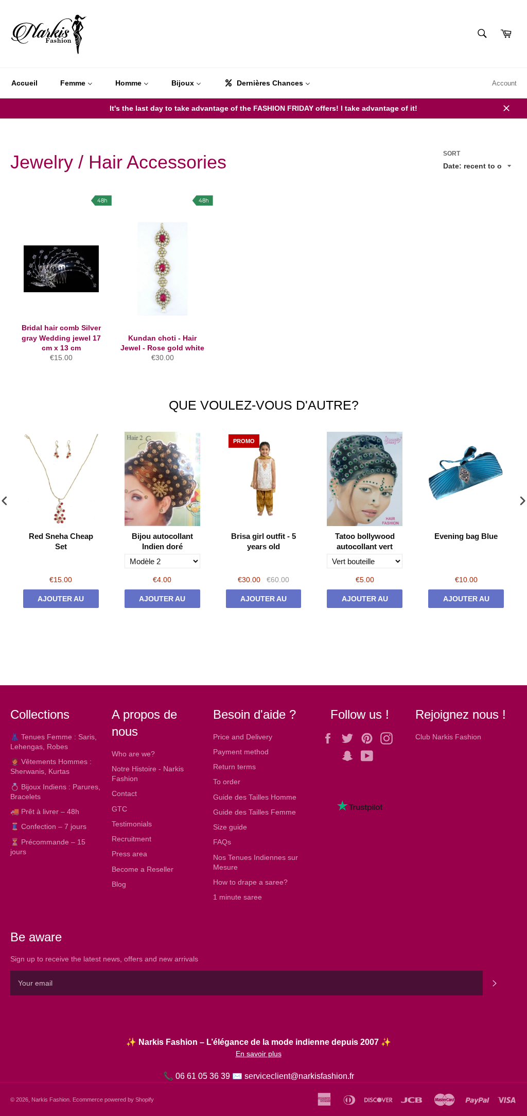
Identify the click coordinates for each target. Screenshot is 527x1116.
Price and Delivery (242, 737)
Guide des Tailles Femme (254, 812)
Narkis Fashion (50, 1099)
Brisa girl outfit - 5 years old (263, 541)
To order (226, 781)
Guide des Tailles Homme (254, 797)
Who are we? (133, 754)
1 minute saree (237, 897)
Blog (119, 884)
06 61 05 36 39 (202, 1076)
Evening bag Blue (466, 536)
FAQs (222, 842)
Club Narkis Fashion (448, 737)
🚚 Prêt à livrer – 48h (44, 811)
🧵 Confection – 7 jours (48, 826)
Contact (124, 793)
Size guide (230, 827)
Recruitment (131, 839)
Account (504, 83)
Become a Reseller (142, 869)
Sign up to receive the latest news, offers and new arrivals (104, 959)
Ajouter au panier (61, 601)
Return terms (234, 767)
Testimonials (132, 824)
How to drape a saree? (250, 882)
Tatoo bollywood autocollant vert (365, 541)
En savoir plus (259, 1054)
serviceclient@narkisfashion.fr (299, 1076)
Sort (451, 153)
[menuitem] (24, 83)
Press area (129, 854)
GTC (119, 809)
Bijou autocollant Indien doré (162, 541)
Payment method (241, 752)
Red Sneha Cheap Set (61, 541)
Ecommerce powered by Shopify (113, 1099)
